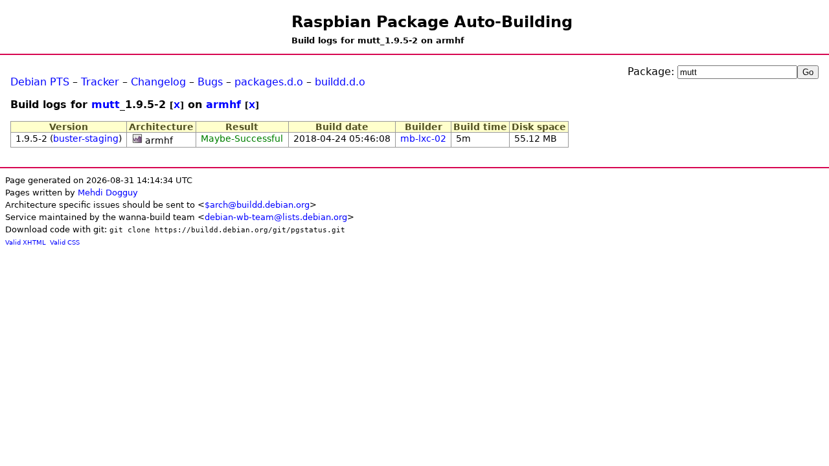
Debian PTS (39, 82)
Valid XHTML (25, 242)
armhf (223, 104)
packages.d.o (268, 82)
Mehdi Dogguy (108, 192)
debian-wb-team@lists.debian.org (276, 217)
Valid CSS (65, 242)
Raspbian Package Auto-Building (432, 22)
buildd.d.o (340, 82)
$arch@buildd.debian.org (257, 205)
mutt (105, 104)
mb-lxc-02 (423, 138)
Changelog (158, 82)
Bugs (210, 82)
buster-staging (86, 138)
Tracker (100, 82)
